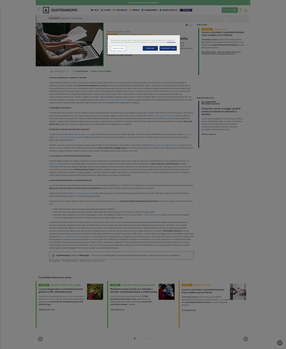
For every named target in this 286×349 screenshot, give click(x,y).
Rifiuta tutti (150, 48)
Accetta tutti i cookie (168, 48)
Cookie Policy (171, 42)
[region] (143, 44)
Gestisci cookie (118, 48)
